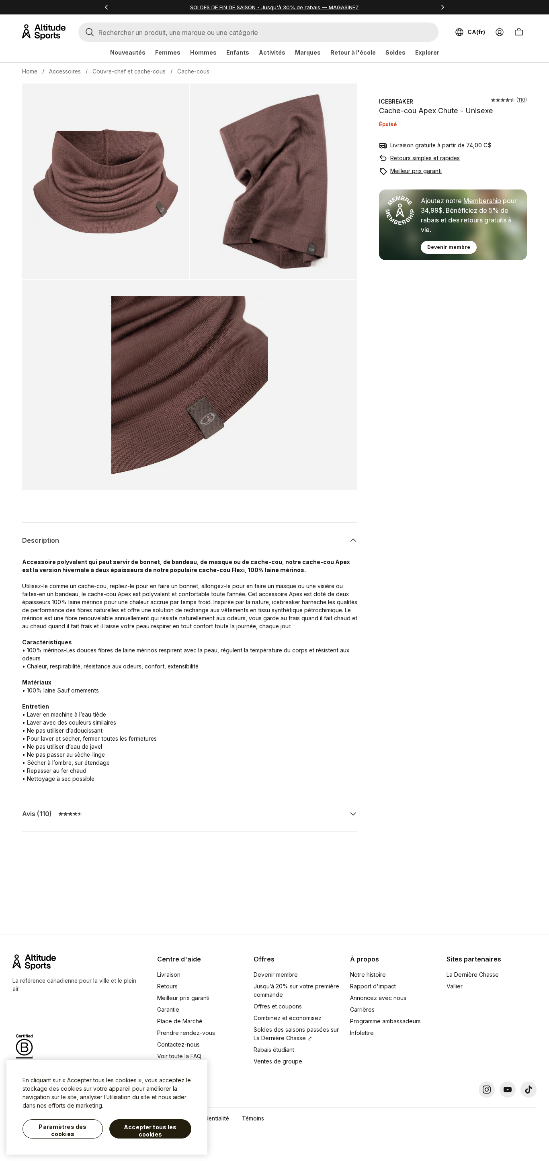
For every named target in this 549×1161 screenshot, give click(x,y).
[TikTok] (528, 1090)
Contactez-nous (178, 1044)
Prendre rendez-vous (186, 1032)
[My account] (500, 32)
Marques (308, 52)
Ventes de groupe (278, 1061)
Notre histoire (368, 974)
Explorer (427, 52)
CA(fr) (476, 32)
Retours (167, 986)
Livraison (168, 974)
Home (29, 71)
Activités (272, 52)
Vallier (455, 986)
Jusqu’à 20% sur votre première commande (296, 990)
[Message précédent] (106, 7)
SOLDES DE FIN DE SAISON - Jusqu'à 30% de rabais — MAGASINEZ (274, 7)
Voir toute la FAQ (179, 1056)
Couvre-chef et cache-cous (129, 71)
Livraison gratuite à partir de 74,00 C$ (441, 145)
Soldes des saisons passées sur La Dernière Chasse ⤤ (296, 1033)
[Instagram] (487, 1090)
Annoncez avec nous (378, 997)
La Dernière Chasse (473, 974)
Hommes (203, 52)
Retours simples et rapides (425, 158)
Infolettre (362, 1032)
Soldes (395, 52)
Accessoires (65, 71)
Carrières (362, 1009)
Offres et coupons (278, 1006)
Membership (482, 201)
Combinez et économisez (288, 1017)
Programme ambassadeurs (385, 1021)
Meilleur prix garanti (416, 170)
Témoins (253, 1118)
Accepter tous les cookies (150, 1131)
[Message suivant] (442, 7)
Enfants (237, 52)
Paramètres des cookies (62, 1130)
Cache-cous (193, 71)
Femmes (167, 52)
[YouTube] (508, 1090)
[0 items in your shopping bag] (519, 32)
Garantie (168, 1009)
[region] (106, 1107)
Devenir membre (448, 247)
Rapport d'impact (373, 986)
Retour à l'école (353, 52)
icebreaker (396, 101)
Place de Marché (180, 1021)
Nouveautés (127, 52)
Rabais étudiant (274, 1049)
